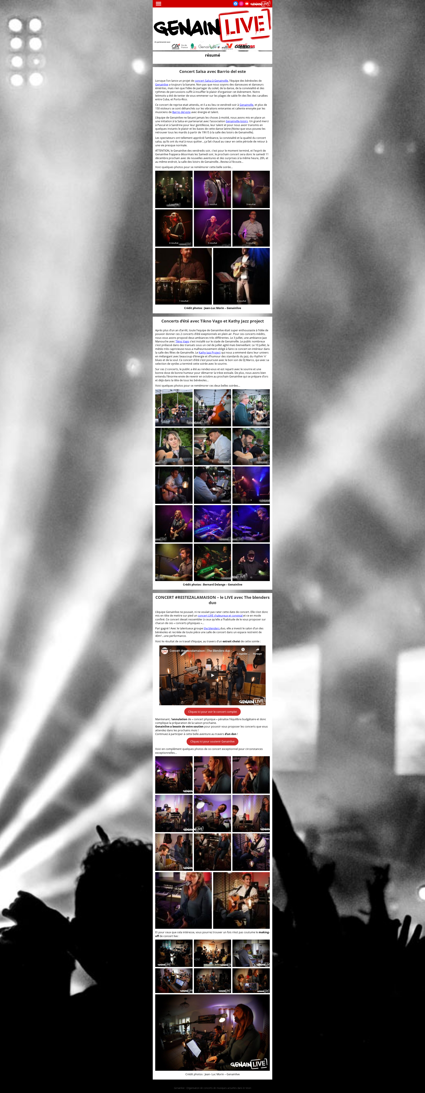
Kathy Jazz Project (210, 352)
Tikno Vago (182, 341)
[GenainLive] (212, 49)
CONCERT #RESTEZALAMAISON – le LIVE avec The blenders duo (212, 599)
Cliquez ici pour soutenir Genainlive (212, 741)
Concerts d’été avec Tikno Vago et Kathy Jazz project (212, 321)
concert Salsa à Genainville (211, 81)
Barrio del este (181, 112)
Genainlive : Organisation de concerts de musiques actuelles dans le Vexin (212, 1088)
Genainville (246, 105)
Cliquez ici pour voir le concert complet (212, 712)
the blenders (212, 628)
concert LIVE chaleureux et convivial (220, 615)
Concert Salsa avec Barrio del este (212, 71)
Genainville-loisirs (237, 121)
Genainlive (161, 84)
